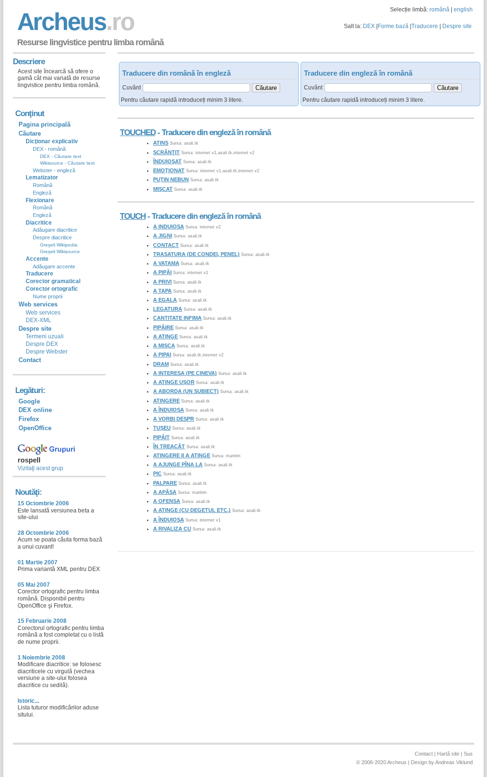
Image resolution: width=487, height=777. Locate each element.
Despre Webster (47, 351)
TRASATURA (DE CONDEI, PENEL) (196, 254)
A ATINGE (165, 336)
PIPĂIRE (163, 327)
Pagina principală (44, 124)
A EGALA (165, 300)
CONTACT (166, 245)
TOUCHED (138, 132)
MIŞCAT (163, 189)
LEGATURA (167, 309)
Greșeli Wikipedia (59, 244)
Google (29, 401)
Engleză (42, 193)
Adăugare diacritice (55, 230)
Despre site (457, 26)
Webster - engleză (54, 170)
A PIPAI (162, 354)
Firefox (29, 419)
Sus (468, 754)
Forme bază (393, 26)
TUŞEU (162, 428)
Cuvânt (131, 87)
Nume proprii (47, 296)
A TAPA (162, 291)
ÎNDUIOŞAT (167, 161)
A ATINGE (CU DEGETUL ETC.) (192, 510)
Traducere (424, 26)
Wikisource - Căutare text (67, 163)
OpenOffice (35, 428)
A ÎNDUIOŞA (168, 519)
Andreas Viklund (454, 762)
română (439, 9)
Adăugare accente (54, 266)
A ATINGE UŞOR (174, 382)
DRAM (161, 364)
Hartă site (448, 754)
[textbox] (196, 87)
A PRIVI (162, 282)
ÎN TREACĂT (169, 446)
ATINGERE (166, 400)
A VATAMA (166, 263)
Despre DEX (42, 344)
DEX (369, 26)
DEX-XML (38, 320)
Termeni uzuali (45, 336)
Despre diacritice (52, 237)
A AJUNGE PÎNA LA (178, 464)
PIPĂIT (161, 437)
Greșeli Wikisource (60, 251)
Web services (43, 312)
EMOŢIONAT (169, 170)
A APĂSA (164, 492)
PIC (157, 473)
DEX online (35, 409)
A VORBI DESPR (173, 419)
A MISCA (164, 345)
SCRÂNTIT (166, 152)
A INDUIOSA (168, 226)
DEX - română (49, 149)
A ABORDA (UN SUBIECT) (186, 391)
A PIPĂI (162, 272)
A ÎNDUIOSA (168, 410)
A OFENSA (166, 501)
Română (42, 185)
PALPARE (165, 483)
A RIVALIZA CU (172, 528)
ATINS (160, 143)
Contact (30, 360)
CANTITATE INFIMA (177, 318)
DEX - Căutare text (60, 156)
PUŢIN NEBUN (171, 179)
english (463, 9)
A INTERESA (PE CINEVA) (185, 373)
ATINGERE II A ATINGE (181, 455)
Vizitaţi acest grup (40, 468)
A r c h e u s (74, 21)
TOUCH (133, 216)
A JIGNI (162, 235)
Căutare (30, 133)
